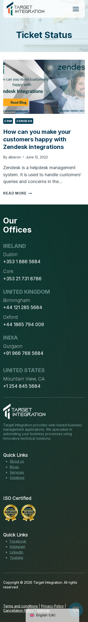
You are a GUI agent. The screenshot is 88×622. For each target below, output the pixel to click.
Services (17, 472)
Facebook (18, 541)
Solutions (17, 478)
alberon (14, 157)
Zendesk (24, 121)
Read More (17, 193)
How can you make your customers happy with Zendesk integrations (37, 139)
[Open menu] (75, 9)
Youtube (16, 557)
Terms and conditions (20, 606)
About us (17, 461)
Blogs (14, 467)
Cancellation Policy (18, 610)
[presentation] (44, 87)
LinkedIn (16, 552)
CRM (8, 121)
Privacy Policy (52, 606)
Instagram (17, 546)
